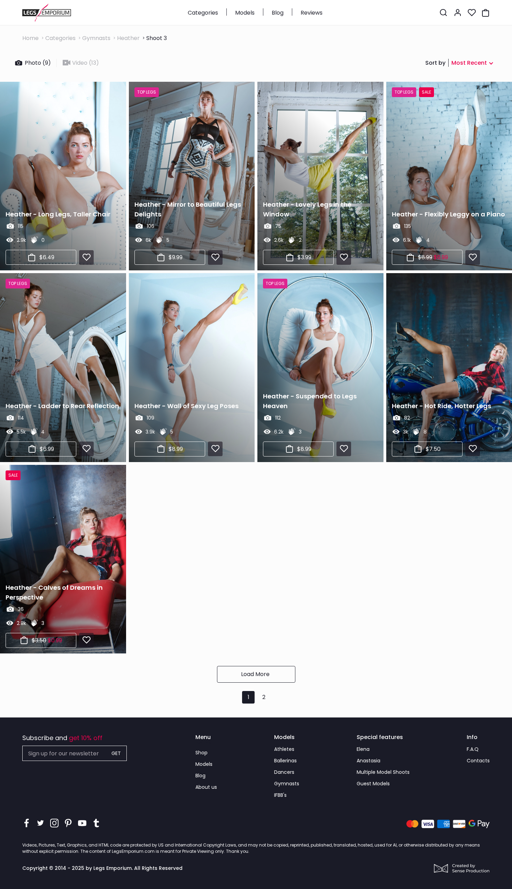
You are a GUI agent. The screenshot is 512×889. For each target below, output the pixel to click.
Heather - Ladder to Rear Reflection (62, 406)
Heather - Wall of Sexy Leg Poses (186, 406)
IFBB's (280, 795)
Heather (128, 38)
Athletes (284, 749)
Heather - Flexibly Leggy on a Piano (448, 214)
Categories (203, 13)
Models (245, 13)
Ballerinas (285, 760)
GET (116, 753)
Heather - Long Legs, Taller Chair (58, 214)
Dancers (284, 772)
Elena (363, 749)
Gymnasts (96, 38)
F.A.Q (473, 749)
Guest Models (373, 783)
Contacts (478, 760)
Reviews (312, 13)
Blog (278, 13)
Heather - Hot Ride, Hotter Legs (441, 406)
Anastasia (368, 760)
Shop (201, 752)
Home (30, 38)
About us (206, 787)
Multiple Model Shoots (383, 772)
